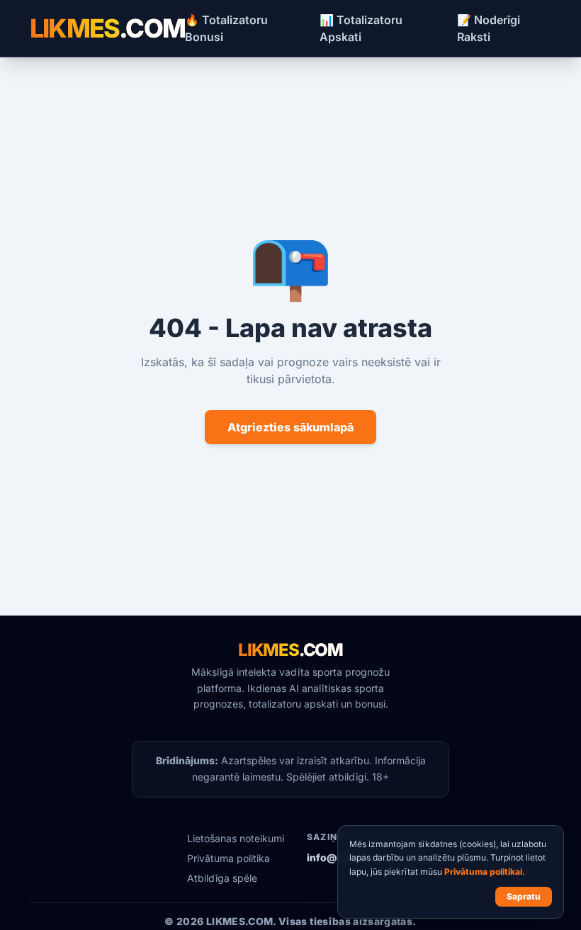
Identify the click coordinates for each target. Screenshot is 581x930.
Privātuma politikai (483, 871)
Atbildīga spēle (222, 878)
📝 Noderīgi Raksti (488, 28)
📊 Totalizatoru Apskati (361, 28)
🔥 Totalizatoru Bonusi (226, 28)
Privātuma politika (228, 858)
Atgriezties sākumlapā (290, 427)
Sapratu (524, 896)
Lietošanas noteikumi (235, 838)
